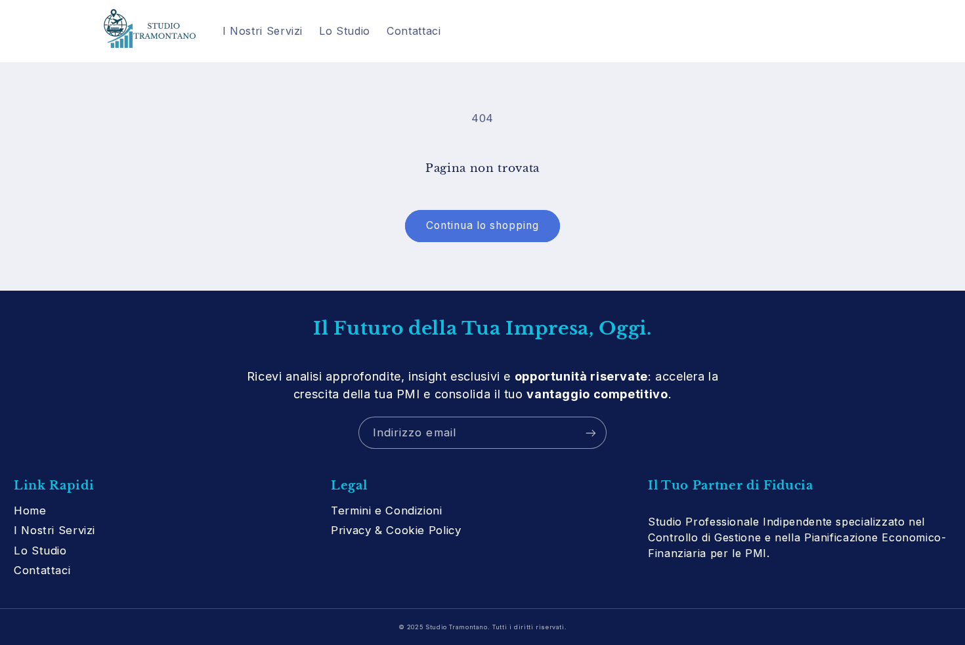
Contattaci (42, 570)
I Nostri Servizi (54, 530)
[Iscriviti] (591, 433)
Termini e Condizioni (386, 510)
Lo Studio (40, 550)
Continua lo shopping (483, 225)
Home (30, 510)
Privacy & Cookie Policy (396, 530)
